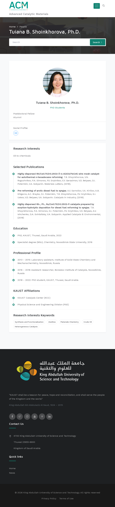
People (23, 26)
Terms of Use (66, 498)
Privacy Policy (49, 498)
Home (12, 26)
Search (97, 42)
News (12, 473)
